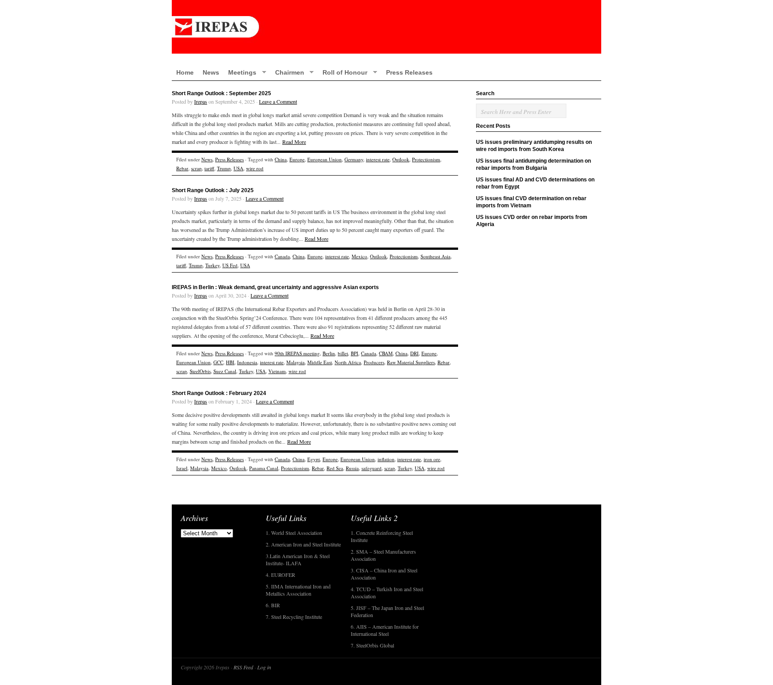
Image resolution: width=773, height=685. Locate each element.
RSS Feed (243, 667)
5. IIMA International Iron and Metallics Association (298, 590)
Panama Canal (263, 468)
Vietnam (277, 371)
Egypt (313, 459)
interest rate (378, 159)
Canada (282, 256)
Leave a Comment (278, 101)
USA (238, 168)
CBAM (386, 353)
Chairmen (287, 72)
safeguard (371, 468)
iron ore (432, 459)
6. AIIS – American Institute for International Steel (385, 630)
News (211, 72)
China (281, 159)
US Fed (230, 265)
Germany (353, 159)
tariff (209, 168)
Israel (181, 468)
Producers (374, 362)
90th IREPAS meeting (297, 353)
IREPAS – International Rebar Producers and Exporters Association (386, 27)
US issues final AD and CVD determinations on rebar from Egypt (535, 183)
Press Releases (409, 72)
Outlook (400, 159)
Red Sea (335, 468)
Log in (264, 667)
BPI (354, 353)
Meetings (240, 72)
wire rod (254, 168)
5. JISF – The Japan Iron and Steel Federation (387, 611)
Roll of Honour (342, 72)
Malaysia (295, 362)
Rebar (182, 168)
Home (185, 72)
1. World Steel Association (294, 532)
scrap (196, 168)
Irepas (200, 101)
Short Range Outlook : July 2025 (213, 190)
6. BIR (273, 605)
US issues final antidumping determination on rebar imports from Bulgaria (533, 164)
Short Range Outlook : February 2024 (219, 393)
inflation (386, 459)
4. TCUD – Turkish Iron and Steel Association (387, 592)
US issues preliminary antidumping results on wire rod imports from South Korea (534, 145)
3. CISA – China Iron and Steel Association (384, 574)
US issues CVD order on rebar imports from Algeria (531, 220)
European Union (324, 159)
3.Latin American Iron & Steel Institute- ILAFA (298, 559)
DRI (414, 353)
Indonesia (247, 362)
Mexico (359, 256)
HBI (230, 362)
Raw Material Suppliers (411, 362)
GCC (218, 362)
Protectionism (426, 159)
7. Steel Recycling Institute (294, 616)
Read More (294, 141)
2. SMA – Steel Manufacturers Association (383, 555)
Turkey (212, 265)
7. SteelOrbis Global (372, 645)
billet (343, 353)
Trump (224, 168)
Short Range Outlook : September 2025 (221, 93)
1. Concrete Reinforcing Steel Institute (382, 536)
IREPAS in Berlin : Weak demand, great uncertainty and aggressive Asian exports (275, 287)
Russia (352, 468)
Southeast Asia (435, 256)
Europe (297, 159)
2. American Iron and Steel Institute (303, 544)
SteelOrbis (200, 371)
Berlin (329, 353)
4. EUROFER (280, 574)
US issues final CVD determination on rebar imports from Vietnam (531, 202)
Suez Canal (224, 371)
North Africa (348, 362)
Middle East (319, 362)
